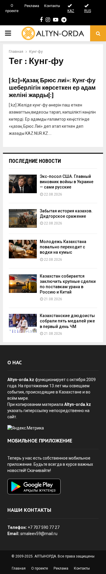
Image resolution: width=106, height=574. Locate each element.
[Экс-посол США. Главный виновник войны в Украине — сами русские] (23, 184)
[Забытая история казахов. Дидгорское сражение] (23, 218)
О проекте (12, 8)
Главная (19, 568)
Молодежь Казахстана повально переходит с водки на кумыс (63, 247)
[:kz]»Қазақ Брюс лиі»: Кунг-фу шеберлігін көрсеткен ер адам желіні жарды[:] (52, 88)
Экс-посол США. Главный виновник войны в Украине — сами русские (66, 181)
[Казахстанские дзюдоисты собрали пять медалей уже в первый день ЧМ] (23, 323)
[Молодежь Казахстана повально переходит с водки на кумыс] (23, 249)
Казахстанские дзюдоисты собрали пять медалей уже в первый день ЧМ (67, 321)
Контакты (52, 6)
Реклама (31, 6)
